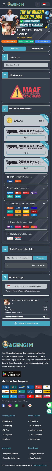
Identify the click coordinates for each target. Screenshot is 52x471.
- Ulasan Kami (34, 439)
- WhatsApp (7, 425)
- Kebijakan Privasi (10, 453)
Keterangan (37, 48)
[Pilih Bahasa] (45, 4)
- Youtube (6, 439)
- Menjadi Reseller (36, 453)
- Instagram (7, 434)
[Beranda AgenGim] (15, 4)
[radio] (26, 134)
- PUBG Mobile (34, 425)
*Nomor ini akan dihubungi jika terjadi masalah (22, 291)
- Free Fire (33, 421)
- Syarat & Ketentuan (11, 458)
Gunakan (40, 258)
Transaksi (14, 48)
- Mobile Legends (35, 430)
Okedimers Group (40, 465)
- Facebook (7, 421)
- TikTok (5, 430)
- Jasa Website (34, 458)
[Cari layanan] (37, 4)
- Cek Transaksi (35, 434)
